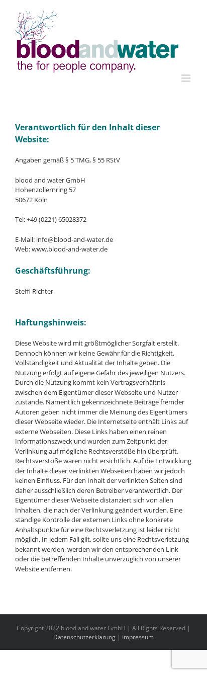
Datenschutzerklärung (84, 637)
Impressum (138, 637)
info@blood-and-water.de (74, 239)
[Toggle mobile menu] (186, 78)
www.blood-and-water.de (70, 249)
